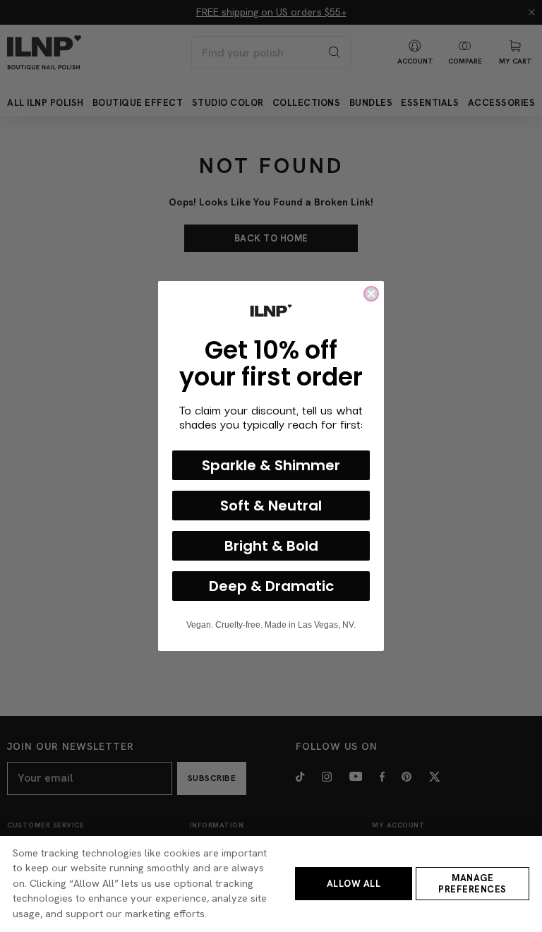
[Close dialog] (371, 294)
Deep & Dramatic (271, 586)
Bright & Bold (271, 546)
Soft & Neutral (271, 505)
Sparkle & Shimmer (271, 465)
